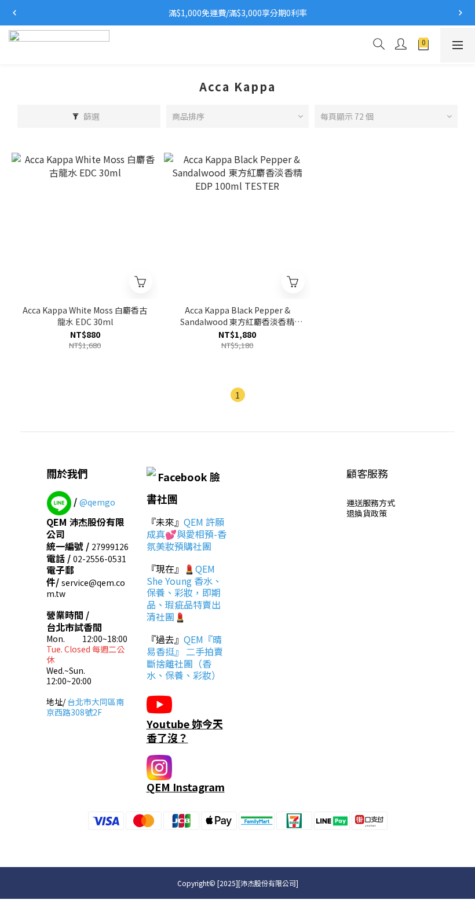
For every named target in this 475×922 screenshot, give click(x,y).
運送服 (358, 502)
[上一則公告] (14, 13)
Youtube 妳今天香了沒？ (185, 730)
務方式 (383, 502)
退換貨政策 (366, 513)
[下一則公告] (460, 13)
